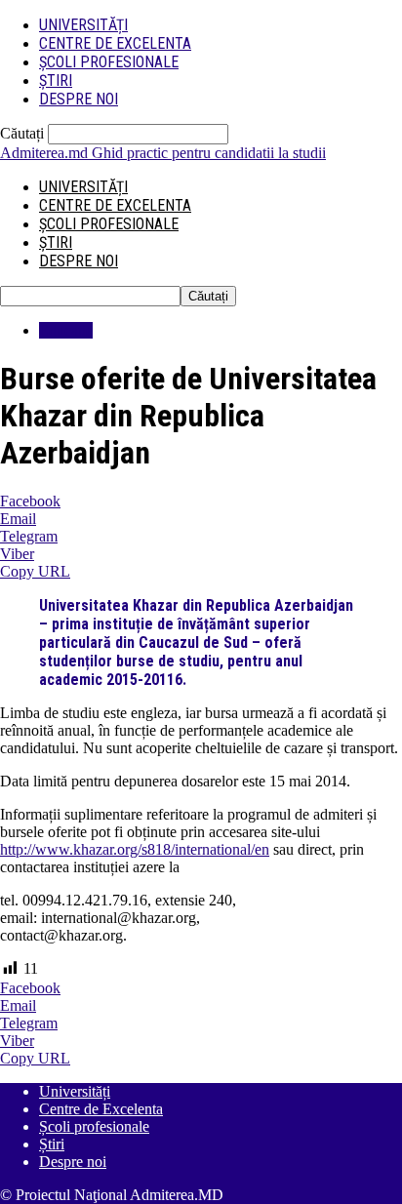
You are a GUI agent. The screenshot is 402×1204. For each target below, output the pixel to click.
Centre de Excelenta (115, 43)
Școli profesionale (109, 62)
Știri (55, 80)
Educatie (66, 330)
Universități (83, 25)
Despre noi (78, 99)
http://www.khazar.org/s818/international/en (134, 849)
